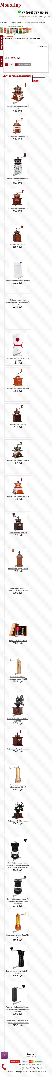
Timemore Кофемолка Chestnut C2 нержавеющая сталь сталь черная (18, 1009)
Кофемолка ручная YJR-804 (18, 461)
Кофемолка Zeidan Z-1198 (18, 208)
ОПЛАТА (13, 23)
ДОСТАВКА (4, 23)
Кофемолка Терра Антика (18, 569)
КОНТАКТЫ (21, 23)
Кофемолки (8, 36)
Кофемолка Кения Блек (18, 533)
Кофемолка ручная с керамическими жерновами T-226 (18, 302)
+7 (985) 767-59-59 (35, 12)
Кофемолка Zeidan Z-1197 (18, 136)
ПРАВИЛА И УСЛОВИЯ (36, 23)
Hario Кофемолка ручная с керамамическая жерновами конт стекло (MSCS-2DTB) (18, 865)
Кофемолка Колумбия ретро (18, 749)
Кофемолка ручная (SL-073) (18, 497)
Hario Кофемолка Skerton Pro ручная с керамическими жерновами (18, 901)
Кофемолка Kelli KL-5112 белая (18, 280)
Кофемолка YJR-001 (18, 244)
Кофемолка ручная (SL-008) (18, 388)
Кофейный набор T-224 (18, 641)
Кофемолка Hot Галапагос (18, 821)
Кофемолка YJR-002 (18, 424)
